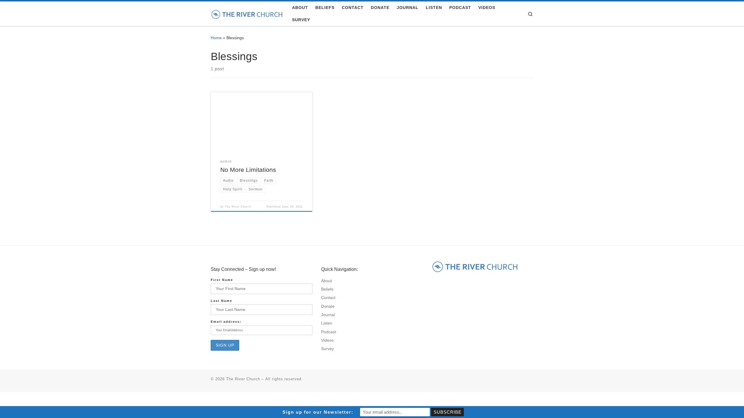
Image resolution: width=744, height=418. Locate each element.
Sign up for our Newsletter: (317, 412)
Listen (326, 323)
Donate (328, 306)
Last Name (221, 300)
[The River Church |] (247, 13)
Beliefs (327, 289)
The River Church (238, 206)
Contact (328, 298)
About (326, 281)
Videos (327, 340)
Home (216, 37)
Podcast (328, 332)
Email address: (226, 321)
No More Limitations (248, 169)
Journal (328, 315)
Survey (327, 349)
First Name (222, 280)
